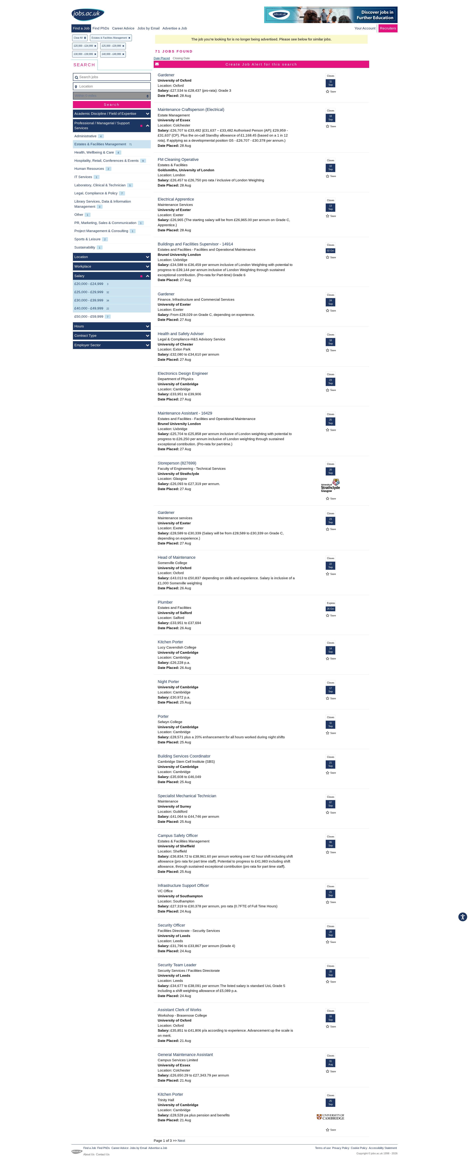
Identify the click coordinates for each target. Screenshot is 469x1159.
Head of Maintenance (176, 557)
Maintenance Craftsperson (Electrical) (191, 109)
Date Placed (162, 58)
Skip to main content (17, 4)
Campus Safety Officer (178, 835)
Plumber (165, 602)
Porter (163, 716)
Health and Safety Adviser (181, 333)
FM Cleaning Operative (178, 159)
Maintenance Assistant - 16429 (185, 413)
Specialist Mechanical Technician (187, 796)
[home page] (87, 15)
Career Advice (123, 28)
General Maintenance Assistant (185, 1054)
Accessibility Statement (383, 1147)
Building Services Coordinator (184, 756)
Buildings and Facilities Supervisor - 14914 (195, 244)
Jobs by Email (148, 28)
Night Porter (168, 681)
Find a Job (81, 28)
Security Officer (171, 925)
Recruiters (388, 28)
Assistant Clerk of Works (179, 1009)
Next (181, 1141)
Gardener (166, 75)
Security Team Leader (177, 965)
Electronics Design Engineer (183, 373)
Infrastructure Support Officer (183, 885)
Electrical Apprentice (176, 199)
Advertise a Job (175, 28)
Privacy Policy (340, 1147)
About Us (89, 1154)
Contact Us (103, 1154)
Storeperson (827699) (177, 463)
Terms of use (323, 1147)
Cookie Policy (359, 1147)
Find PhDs (101, 28)
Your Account (364, 28)
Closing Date (181, 58)
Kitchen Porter (170, 642)
